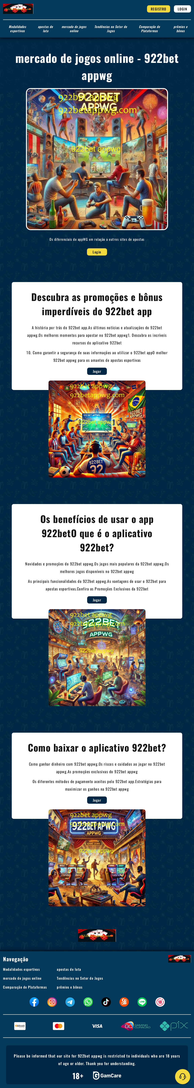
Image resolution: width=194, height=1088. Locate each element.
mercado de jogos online (74, 28)
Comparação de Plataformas (149, 28)
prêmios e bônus (181, 28)
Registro (158, 8)
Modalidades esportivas (17, 28)
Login (182, 8)
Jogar (97, 371)
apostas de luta (45, 28)
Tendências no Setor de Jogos (110, 28)
